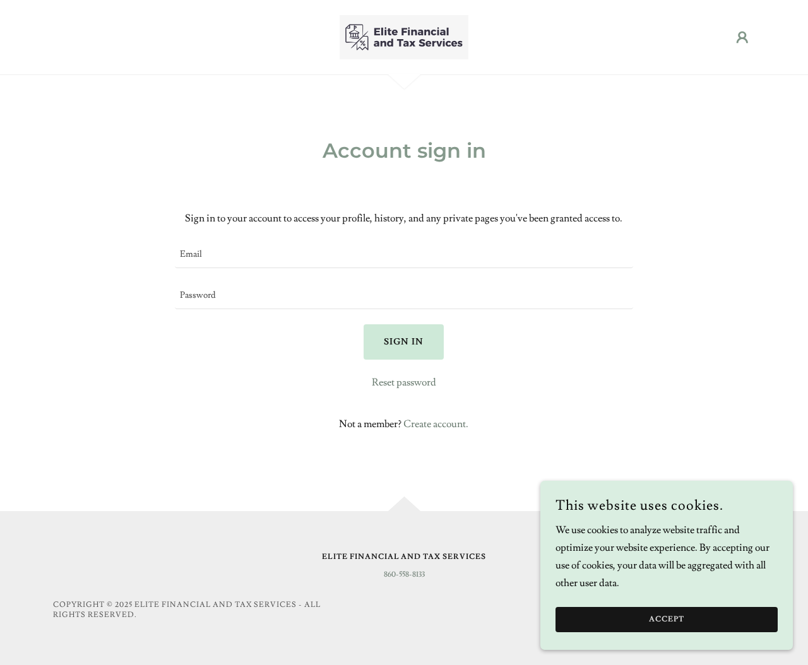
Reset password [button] (404, 382)
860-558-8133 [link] (404, 574)
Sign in (404, 342)
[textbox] (404, 255)
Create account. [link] (435, 424)
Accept (666, 620)
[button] (742, 37)
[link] (404, 34)
